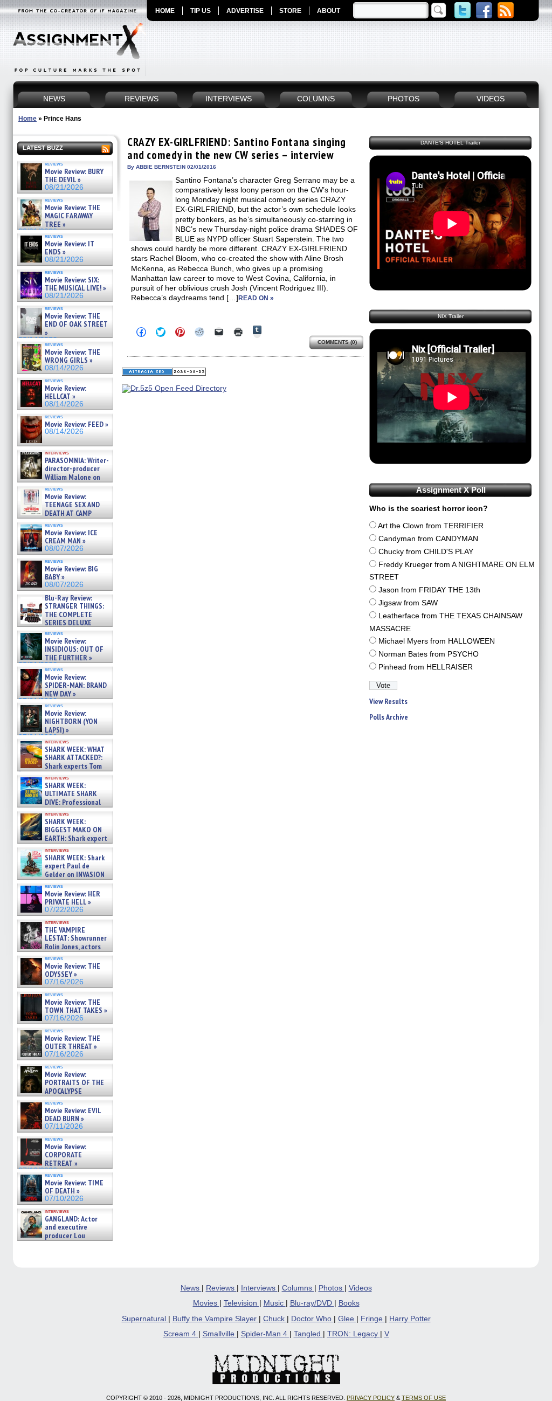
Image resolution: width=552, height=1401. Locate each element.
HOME (165, 11)
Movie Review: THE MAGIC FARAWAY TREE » (72, 216)
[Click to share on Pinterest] (180, 332)
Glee (347, 1319)
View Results (388, 702)
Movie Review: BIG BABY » (71, 573)
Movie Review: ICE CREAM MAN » (71, 537)
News (191, 1288)
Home (27, 118)
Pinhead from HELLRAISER (425, 667)
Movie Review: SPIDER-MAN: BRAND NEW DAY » (76, 685)
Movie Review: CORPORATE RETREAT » (65, 1155)
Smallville (220, 1334)
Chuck (275, 1319)
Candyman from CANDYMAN (428, 539)
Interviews (259, 1288)
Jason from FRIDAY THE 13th (429, 590)
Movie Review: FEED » (76, 424)
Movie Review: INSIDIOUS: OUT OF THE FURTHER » (74, 649)
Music (275, 1303)
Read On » (256, 298)
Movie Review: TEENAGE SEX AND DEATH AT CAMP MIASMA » (59, 509)
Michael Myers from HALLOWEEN (436, 641)
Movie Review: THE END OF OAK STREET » (76, 324)
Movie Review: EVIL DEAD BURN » (73, 1115)
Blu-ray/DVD (312, 1303)
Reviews (221, 1288)
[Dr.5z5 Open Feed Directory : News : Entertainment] (174, 388)
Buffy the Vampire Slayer (215, 1319)
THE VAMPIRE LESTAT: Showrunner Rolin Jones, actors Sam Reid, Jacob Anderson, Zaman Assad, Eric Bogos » (62, 947)
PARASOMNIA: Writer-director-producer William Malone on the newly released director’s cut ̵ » (63, 477)
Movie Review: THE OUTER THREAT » (72, 1042)
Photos (331, 1288)
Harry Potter (410, 1319)
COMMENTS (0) (337, 342)
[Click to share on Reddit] (199, 332)
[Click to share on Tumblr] (257, 332)
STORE (290, 11)
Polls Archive (388, 717)
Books (349, 1303)
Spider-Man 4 (265, 1334)
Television (241, 1303)
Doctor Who (312, 1319)
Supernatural (145, 1319)
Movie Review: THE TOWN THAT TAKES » (76, 1006)
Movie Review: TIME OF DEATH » (74, 1187)
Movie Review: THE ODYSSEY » (72, 970)
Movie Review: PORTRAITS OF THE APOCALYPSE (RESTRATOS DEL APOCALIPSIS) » (61, 1091)
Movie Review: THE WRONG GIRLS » (72, 356)
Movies (206, 1303)
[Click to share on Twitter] (160, 332)
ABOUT (328, 11)
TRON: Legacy (353, 1334)
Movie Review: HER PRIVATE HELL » (72, 898)
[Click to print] (238, 332)
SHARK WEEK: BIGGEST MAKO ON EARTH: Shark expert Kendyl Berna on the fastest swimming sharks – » (62, 838)
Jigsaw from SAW (408, 603)
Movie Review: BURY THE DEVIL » (74, 176)
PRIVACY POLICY (371, 1398)
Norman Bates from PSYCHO (428, 654)
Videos (360, 1288)
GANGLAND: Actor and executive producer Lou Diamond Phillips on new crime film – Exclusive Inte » (63, 1236)
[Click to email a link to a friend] (219, 332)
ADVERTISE (245, 11)
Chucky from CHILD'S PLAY (425, 552)
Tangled (308, 1334)
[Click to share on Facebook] (141, 332)
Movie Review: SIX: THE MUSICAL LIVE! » (75, 284)
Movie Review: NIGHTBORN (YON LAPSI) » (71, 721)
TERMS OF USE (424, 1398)
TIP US (200, 11)
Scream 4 (180, 1334)
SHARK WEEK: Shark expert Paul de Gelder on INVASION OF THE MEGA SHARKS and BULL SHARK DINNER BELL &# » (62, 878)
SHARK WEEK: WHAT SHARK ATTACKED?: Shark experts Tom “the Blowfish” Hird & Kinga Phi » (61, 766)
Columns (298, 1288)
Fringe (373, 1319)
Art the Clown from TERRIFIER (431, 526)
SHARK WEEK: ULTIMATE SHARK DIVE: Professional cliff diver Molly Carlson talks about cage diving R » (63, 802)
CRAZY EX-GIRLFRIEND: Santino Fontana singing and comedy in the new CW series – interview (236, 148)
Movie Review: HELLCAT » (65, 392)
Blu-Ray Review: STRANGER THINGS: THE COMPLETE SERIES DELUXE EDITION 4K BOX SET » (61, 615)
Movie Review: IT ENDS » (69, 248)
